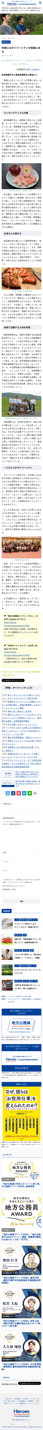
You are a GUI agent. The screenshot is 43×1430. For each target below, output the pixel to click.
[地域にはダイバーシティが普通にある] (24, 793)
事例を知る (7, 803)
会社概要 (17, 1399)
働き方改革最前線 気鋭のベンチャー (24, 737)
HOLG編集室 (21, 1401)
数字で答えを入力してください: (14, 886)
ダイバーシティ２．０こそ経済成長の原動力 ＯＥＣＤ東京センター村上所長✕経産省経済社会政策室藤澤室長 (21, 763)
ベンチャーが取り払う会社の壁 (19, 996)
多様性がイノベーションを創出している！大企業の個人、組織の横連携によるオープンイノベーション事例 (21, 704)
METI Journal (32, 69)
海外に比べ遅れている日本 (19, 711)
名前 (5, 852)
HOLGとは (8, 1399)
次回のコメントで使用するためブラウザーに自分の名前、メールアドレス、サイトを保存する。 (21, 881)
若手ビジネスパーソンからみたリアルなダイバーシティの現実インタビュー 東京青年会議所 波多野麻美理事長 (21, 717)
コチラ (38, 10)
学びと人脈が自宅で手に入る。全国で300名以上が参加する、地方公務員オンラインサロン (27, 774)
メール (6, 861)
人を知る (25, 1399)
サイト (5, 870)
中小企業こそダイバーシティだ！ (22, 724)
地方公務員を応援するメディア (21, 1420)
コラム (33, 1399)
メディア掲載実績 (20, 1403)
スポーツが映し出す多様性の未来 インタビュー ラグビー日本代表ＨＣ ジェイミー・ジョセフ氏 (22, 731)
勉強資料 (30, 1401)
